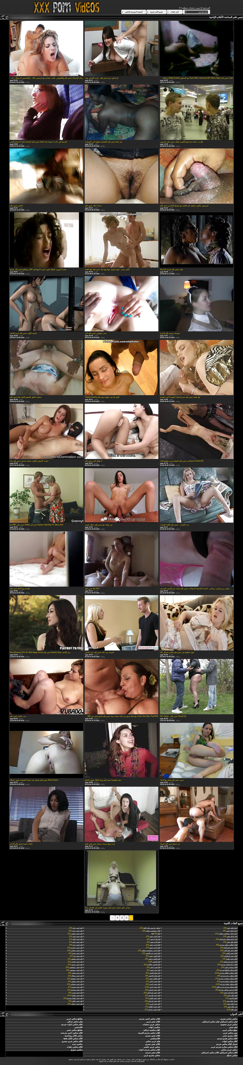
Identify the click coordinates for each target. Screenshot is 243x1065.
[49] (231, 928)
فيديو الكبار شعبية (156, 12)
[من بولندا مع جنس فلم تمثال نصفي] (121, 495)
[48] (227, 976)
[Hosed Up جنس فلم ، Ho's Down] (196, 687)
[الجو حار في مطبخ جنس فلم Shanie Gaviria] (121, 368)
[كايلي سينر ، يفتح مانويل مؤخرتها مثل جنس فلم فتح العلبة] (121, 240)
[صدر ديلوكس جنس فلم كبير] (121, 304)
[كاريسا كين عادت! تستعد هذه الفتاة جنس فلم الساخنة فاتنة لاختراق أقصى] (46, 112)
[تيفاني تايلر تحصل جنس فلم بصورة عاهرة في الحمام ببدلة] (121, 878)
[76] (230, 959)
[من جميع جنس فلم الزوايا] (196, 814)
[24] (230, 936)
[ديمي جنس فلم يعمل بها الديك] (196, 751)
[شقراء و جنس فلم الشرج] (196, 304)
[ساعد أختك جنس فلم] (121, 176)
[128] (227, 984)
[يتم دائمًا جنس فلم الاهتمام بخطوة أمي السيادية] (121, 112)
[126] (225, 987)
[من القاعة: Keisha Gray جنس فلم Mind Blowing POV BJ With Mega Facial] (46, 623)
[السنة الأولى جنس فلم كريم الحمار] (46, 304)
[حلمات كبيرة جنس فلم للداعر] (46, 814)
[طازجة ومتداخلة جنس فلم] (46, 559)
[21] (231, 1004)
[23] (226, 934)
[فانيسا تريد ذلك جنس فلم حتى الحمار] (121, 623)
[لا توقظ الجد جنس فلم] (121, 431)
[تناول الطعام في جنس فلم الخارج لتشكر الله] (196, 623)
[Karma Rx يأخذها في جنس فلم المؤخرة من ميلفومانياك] (196, 431)
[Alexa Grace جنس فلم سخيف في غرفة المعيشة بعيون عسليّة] (46, 751)
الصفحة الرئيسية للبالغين (133, 12)
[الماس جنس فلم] (46, 176)
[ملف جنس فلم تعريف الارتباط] (196, 240)
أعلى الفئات (174, 12)
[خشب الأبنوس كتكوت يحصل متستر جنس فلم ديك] (46, 431)
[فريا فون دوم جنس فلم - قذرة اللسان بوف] (121, 48)
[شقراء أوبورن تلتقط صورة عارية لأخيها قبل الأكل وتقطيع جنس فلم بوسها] (46, 240)
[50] (230, 953)
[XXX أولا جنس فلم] (121, 559)
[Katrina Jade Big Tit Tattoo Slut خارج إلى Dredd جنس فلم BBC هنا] (46, 495)
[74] (153, 948)
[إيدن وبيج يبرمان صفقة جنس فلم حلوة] (121, 814)
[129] (226, 973)
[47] (153, 981)
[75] (226, 979)
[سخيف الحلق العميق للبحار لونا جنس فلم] (46, 368)
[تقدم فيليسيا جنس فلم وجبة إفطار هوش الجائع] (121, 751)
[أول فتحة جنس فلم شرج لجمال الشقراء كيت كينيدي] (196, 368)
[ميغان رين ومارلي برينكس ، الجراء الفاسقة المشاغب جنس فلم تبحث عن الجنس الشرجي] (196, 559)
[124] (75, 995)
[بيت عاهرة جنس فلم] (46, 687)
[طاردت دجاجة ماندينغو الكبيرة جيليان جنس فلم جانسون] (196, 112)
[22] (152, 1009)
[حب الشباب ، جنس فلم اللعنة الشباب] (196, 495)
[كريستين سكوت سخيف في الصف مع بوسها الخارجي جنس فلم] (196, 176)
